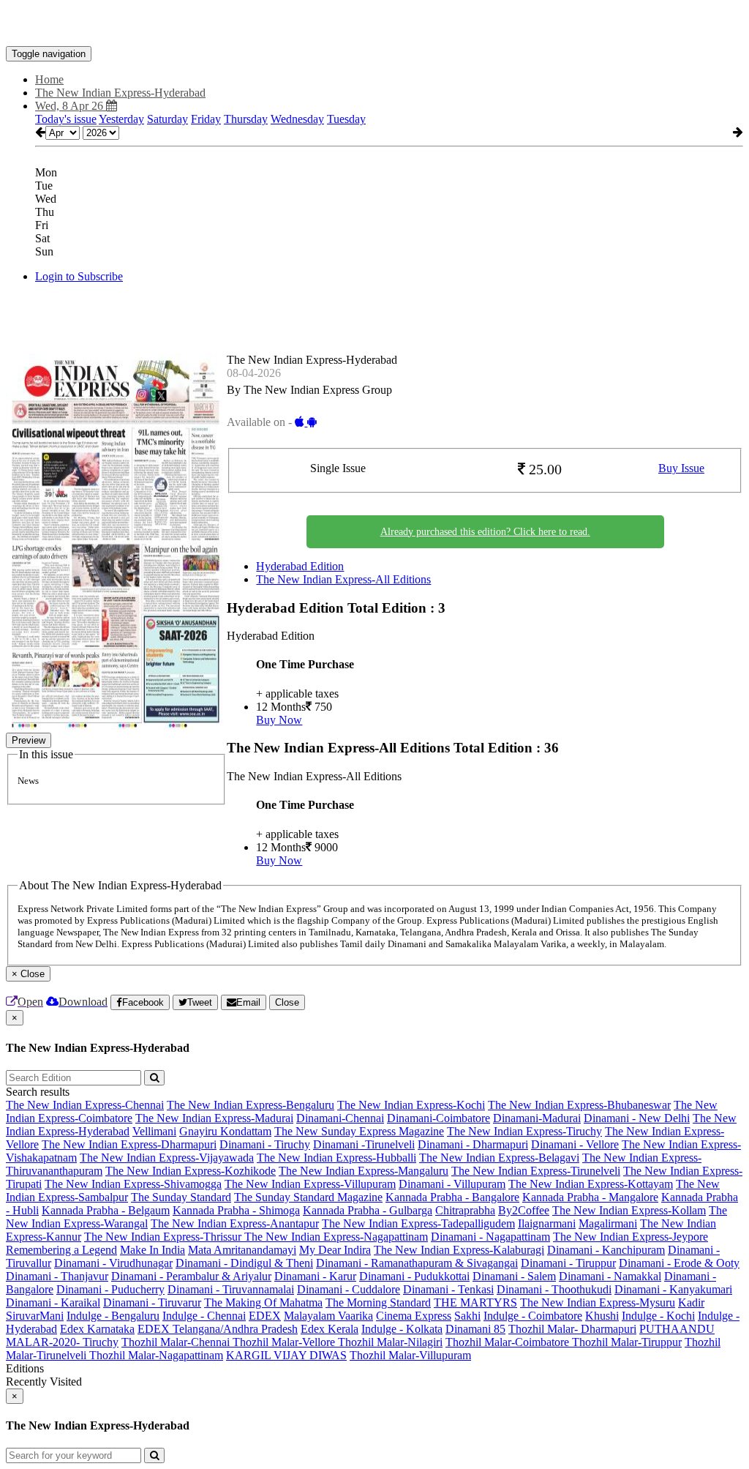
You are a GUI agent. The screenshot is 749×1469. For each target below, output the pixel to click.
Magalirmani (608, 1223)
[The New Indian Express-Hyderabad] (374, 24)
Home (49, 79)
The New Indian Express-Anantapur (235, 1223)
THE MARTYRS (475, 1302)
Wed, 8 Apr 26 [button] (70, 106)
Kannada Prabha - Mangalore (590, 1197)
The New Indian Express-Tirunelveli (535, 1171)
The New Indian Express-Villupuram (310, 1184)
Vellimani (154, 1131)
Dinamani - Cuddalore (348, 1289)
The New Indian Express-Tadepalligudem (418, 1223)
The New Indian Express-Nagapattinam (336, 1236)
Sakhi (467, 1315)
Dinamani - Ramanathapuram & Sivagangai (417, 1263)
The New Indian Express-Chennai (85, 1105)
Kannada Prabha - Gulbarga (367, 1210)
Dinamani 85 (475, 1329)
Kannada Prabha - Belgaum (106, 1210)
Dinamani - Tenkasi (448, 1289)
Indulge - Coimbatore (532, 1315)
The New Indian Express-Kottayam (590, 1184)
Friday (206, 119)
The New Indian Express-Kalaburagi (459, 1250)
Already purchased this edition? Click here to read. (485, 531)
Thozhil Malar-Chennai (177, 1342)
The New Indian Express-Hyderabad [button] (120, 92)
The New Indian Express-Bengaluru (250, 1105)
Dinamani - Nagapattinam (490, 1236)
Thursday (246, 119)
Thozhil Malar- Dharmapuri (572, 1329)
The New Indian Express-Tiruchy (524, 1131)
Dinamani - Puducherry (110, 1289)
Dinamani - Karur (315, 1276)
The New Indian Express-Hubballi (336, 1157)
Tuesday (346, 119)
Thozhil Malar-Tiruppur (627, 1342)
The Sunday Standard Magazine (308, 1197)
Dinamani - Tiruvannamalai (231, 1289)
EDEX (265, 1315)
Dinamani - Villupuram (452, 1184)
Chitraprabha (465, 1210)
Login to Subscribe (79, 276)
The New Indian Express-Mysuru (597, 1302)
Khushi (602, 1315)
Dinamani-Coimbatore (438, 1118)
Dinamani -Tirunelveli (364, 1144)
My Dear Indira (335, 1250)
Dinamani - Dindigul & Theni (244, 1263)
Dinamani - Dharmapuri (473, 1144)
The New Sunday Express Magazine (359, 1131)
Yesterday (121, 119)
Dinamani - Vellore (575, 1144)
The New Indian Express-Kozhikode (190, 1171)
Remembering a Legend (61, 1250)
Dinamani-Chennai (340, 1118)
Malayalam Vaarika (328, 1315)
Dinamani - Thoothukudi (554, 1289)
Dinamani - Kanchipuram (606, 1250)
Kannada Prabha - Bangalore (452, 1197)
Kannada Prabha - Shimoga (236, 1210)
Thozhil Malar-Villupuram (410, 1355)
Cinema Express (413, 1315)
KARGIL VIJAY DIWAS (286, 1355)
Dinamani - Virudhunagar (113, 1263)
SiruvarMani (35, 1315)
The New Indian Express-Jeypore (630, 1236)
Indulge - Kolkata (402, 1329)
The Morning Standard (378, 1302)
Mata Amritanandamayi (242, 1250)
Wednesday (297, 119)
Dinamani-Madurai (537, 1118)
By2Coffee (523, 1210)
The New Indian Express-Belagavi (499, 1157)
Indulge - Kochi (658, 1315)
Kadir (691, 1302)
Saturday (167, 119)
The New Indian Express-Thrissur (164, 1236)
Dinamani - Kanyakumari (673, 1289)
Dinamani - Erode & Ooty (679, 1263)
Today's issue (66, 119)
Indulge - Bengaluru (113, 1315)
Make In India (152, 1250)
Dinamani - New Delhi (637, 1118)
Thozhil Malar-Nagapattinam (156, 1355)
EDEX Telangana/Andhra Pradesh (218, 1329)
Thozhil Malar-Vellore (285, 1342)
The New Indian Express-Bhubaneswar (579, 1105)
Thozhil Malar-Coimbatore (508, 1342)
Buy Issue (681, 468)
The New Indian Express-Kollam (629, 1210)
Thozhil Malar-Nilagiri (390, 1342)
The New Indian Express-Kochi (411, 1105)
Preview (28, 740)
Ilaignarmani (547, 1223)
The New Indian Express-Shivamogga (133, 1184)
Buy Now (279, 720)
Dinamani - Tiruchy (264, 1144)
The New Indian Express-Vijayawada (167, 1157)
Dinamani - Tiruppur (568, 1263)
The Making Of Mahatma (263, 1302)
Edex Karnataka (97, 1329)
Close (287, 1002)
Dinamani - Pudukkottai (414, 1276)
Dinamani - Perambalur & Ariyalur (191, 1276)
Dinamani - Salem (514, 1276)
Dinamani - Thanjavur (57, 1276)
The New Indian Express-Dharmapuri (129, 1144)
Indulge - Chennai (204, 1315)
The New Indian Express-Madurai (214, 1118)
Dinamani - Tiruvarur (152, 1302)
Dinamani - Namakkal (610, 1276)
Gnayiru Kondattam (225, 1131)
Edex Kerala (329, 1329)
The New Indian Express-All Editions (343, 579)
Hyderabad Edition (300, 566)
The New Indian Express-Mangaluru (363, 1171)
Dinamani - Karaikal (53, 1302)
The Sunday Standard (181, 1197)
